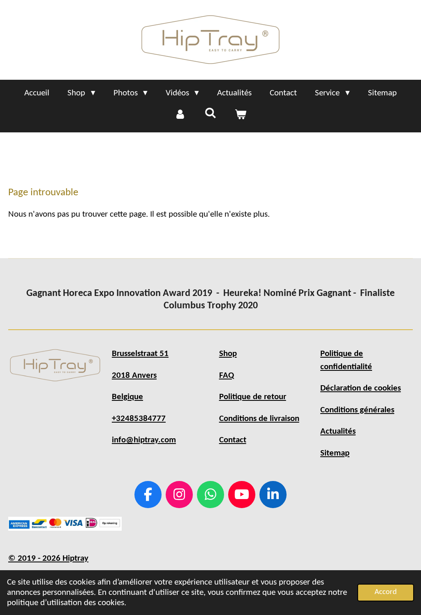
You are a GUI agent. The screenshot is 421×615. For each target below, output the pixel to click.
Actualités (338, 431)
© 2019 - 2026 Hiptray (48, 558)
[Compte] (180, 115)
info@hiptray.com (144, 440)
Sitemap (334, 453)
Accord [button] (386, 592)
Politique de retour (252, 397)
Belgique (127, 397)
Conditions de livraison (259, 418)
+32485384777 (139, 418)
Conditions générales (357, 410)
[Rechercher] (210, 114)
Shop (228, 353)
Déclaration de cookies (360, 388)
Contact (232, 440)
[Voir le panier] (241, 115)
